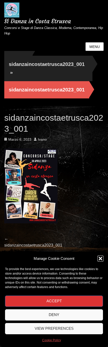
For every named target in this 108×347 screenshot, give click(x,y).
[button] (100, 258)
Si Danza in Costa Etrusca (37, 21)
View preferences (54, 328)
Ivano (42, 139)
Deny (54, 315)
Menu (94, 47)
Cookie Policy (51, 340)
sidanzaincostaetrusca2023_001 (47, 68)
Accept (54, 301)
